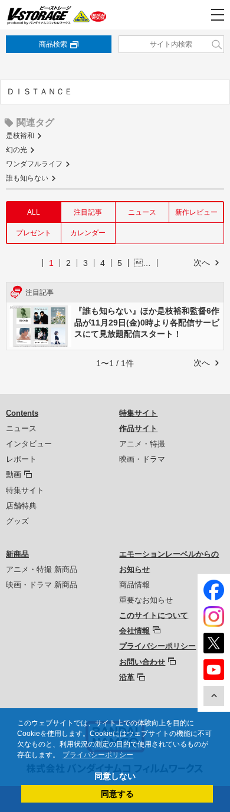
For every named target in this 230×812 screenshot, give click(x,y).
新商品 (17, 554)
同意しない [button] (115, 776)
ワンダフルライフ (34, 164)
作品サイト (138, 428)
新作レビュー (196, 212)
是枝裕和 (20, 136)
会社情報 (134, 630)
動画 (13, 474)
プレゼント (33, 233)
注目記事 (88, 212)
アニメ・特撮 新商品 (41, 569)
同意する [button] (117, 793)
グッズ (17, 521)
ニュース (142, 212)
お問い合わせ (142, 662)
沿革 (126, 677)
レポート (21, 459)
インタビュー (29, 443)
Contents (22, 413)
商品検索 (53, 44)
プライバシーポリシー (157, 646)
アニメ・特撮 (142, 443)
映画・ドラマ (142, 459)
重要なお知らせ (146, 600)
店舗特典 (21, 505)
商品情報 (134, 584)
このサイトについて (153, 615)
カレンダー (88, 233)
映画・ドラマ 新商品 (41, 584)
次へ (201, 262)
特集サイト (25, 490)
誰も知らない (27, 178)
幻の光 (16, 150)
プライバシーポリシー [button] (98, 755)
